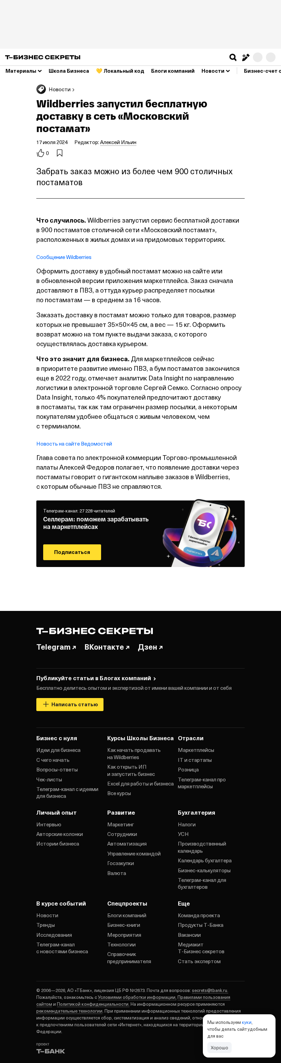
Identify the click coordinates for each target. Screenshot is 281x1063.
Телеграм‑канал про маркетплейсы (202, 783)
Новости (47, 915)
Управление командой (134, 853)
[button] (233, 57)
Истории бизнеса (57, 843)
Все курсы (119, 793)
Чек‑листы (49, 779)
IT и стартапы (195, 760)
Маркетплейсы (196, 750)
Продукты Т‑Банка (200, 925)
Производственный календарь (202, 847)
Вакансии (189, 934)
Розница (188, 769)
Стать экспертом (199, 961)
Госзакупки (120, 863)
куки (247, 1022)
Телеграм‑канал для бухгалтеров (202, 883)
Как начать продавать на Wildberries (134, 753)
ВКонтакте (104, 646)
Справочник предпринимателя (129, 957)
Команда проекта (199, 915)
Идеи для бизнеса (58, 750)
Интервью (48, 824)
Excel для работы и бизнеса (140, 783)
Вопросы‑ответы (57, 769)
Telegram (53, 646)
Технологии (121, 944)
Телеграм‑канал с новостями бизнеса (62, 948)
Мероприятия (124, 934)
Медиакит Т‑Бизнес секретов (201, 948)
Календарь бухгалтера (205, 860)
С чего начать (53, 760)
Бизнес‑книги (123, 925)
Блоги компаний (126, 915)
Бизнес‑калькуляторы (204, 870)
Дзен (147, 646)
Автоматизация (127, 843)
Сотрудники (122, 834)
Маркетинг (120, 824)
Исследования (54, 934)
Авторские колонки (59, 834)
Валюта (116, 873)
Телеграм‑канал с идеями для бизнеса (67, 792)
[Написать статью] (245, 57)
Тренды (45, 925)
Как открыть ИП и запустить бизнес (131, 770)
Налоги (187, 824)
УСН (183, 834)
